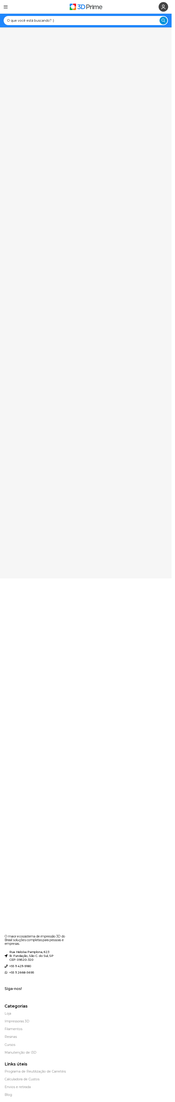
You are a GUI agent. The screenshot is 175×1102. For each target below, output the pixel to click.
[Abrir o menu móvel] (5, 6)
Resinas (11, 1037)
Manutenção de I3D (20, 1052)
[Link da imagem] (26, 761)
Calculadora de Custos (22, 1079)
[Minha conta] (163, 6)
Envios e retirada (18, 1087)
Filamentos (13, 1029)
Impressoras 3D (17, 1021)
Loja (8, 1013)
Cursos (10, 1045)
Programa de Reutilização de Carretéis (35, 1071)
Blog (8, 1095)
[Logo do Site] (86, 6)
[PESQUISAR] (163, 20)
